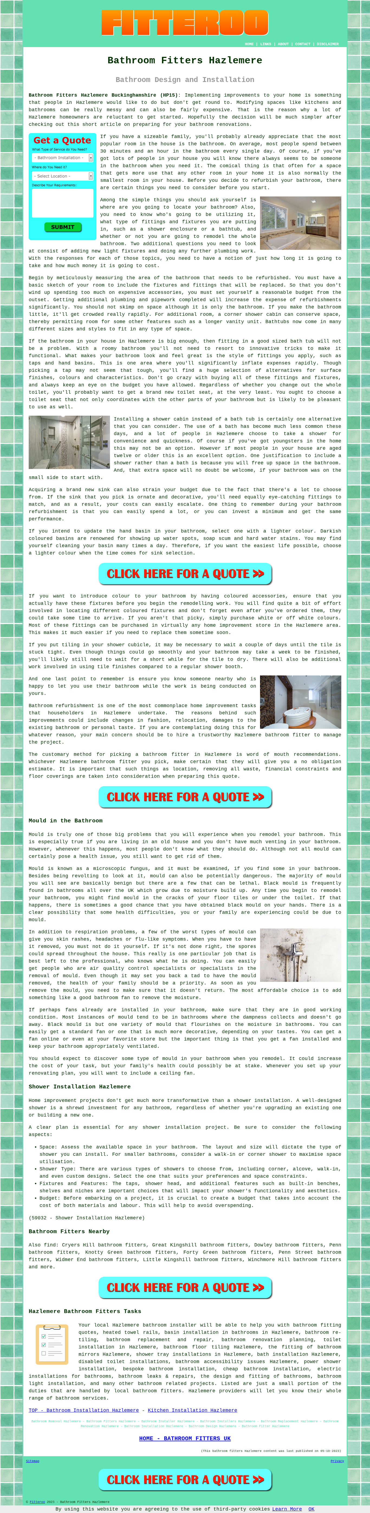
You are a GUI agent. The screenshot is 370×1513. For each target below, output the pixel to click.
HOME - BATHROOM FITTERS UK (185, 1438)
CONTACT (302, 44)
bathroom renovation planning (267, 1340)
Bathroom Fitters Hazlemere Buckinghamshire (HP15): (105, 95)
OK (311, 1509)
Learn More (287, 1509)
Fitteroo (37, 1502)
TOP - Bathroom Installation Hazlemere (84, 1410)
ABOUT (283, 44)
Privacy (337, 1461)
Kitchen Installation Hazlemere (192, 1410)
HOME (249, 44)
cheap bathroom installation (266, 1369)
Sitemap (32, 1461)
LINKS (265, 44)
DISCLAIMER (328, 44)
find (50, 1245)
